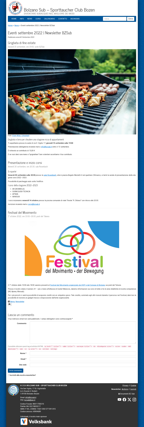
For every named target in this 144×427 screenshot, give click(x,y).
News (29, 19)
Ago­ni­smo (75, 19)
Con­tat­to (62, 19)
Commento (21, 323)
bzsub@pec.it (29, 400)
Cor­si (38, 19)
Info (22, 19)
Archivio (125, 389)
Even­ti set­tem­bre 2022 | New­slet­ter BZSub (40, 32)
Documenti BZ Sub (127, 394)
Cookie (133, 385)
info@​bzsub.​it (46, 147)
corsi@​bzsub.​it (34, 204)
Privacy (125, 385)
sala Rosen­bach (50, 175)
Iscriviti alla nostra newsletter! (23, 375)
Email (23, 359)
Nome (23, 353)
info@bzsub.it (30, 397)
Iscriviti (133, 389)
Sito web (22, 365)
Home (13, 19)
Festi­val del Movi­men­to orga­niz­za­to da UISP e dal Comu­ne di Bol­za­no (77, 285)
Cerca (130, 19)
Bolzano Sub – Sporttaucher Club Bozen (59, 9)
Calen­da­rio (49, 19)
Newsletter (20, 302)
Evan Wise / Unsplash (20, 136)
